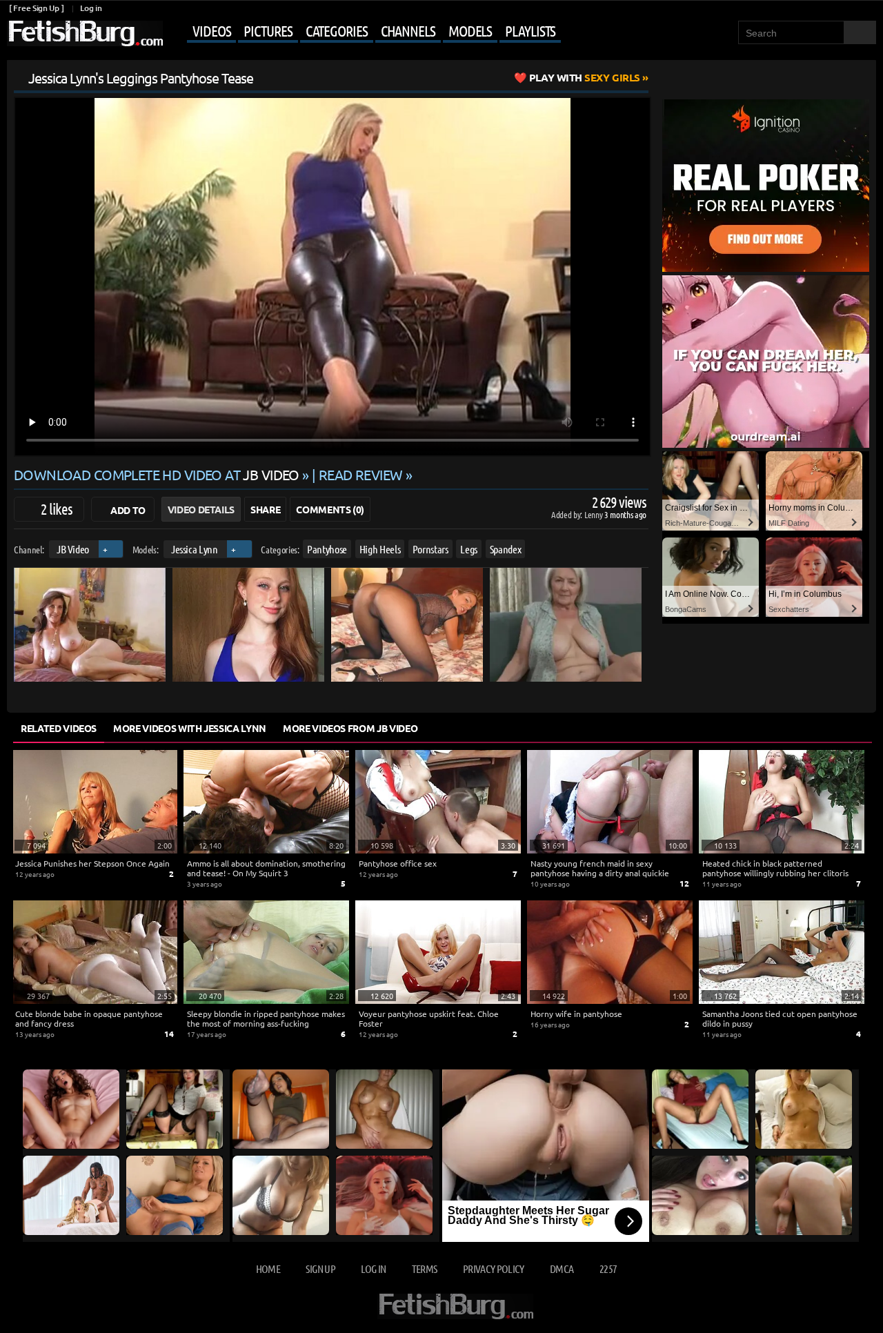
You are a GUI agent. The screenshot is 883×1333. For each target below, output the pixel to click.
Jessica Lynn (194, 548)
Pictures (268, 30)
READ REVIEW (361, 474)
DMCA (561, 1268)
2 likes (56, 508)
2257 (608, 1268)
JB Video (73, 548)
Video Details (201, 509)
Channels (408, 30)
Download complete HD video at (156, 474)
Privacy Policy (493, 1268)
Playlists (530, 30)
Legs (468, 548)
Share (265, 509)
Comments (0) (330, 509)
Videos (211, 30)
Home (268, 1268)
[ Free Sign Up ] (36, 8)
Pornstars (430, 548)
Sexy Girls (584, 77)
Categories (337, 30)
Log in (90, 8)
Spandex (506, 548)
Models (470, 30)
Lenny (594, 514)
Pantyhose (327, 548)
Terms (424, 1268)
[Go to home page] (85, 33)
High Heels (380, 548)
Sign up (320, 1268)
